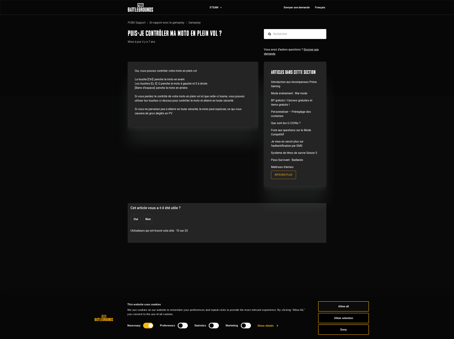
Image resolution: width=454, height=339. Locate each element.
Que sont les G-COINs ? (286, 123)
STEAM (214, 7)
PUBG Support (136, 22)
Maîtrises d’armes (282, 167)
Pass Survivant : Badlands (287, 160)
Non (148, 219)
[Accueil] (140, 7)
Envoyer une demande (297, 7)
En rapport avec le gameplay (167, 22)
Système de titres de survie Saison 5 (294, 153)
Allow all (343, 306)
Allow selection (343, 318)
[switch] (183, 325)
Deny (343, 329)
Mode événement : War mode (289, 93)
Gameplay (195, 22)
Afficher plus (283, 174)
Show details (266, 325)
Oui (136, 219)
